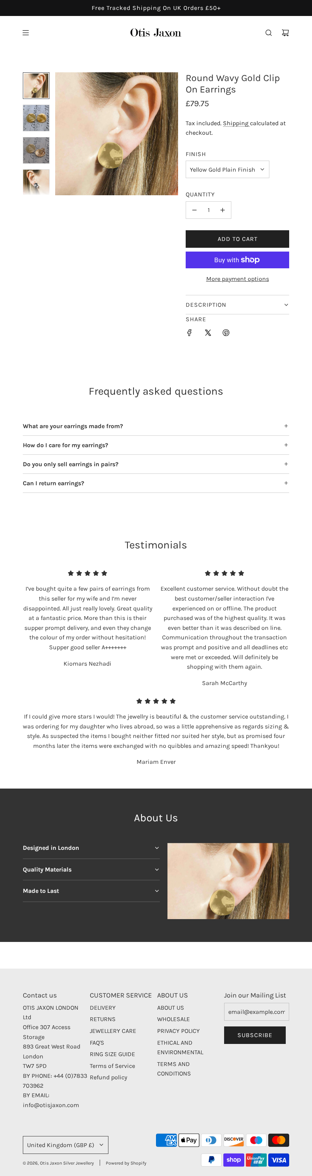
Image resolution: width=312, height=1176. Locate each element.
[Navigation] (25, 32)
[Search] (268, 32)
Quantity (200, 194)
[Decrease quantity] (194, 210)
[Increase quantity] (222, 210)
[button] (61, 134)
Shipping (236, 123)
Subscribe (254, 1035)
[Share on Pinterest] (226, 334)
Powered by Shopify (126, 1163)
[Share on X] (207, 334)
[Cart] (285, 32)
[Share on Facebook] (189, 334)
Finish (196, 154)
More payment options (237, 278)
